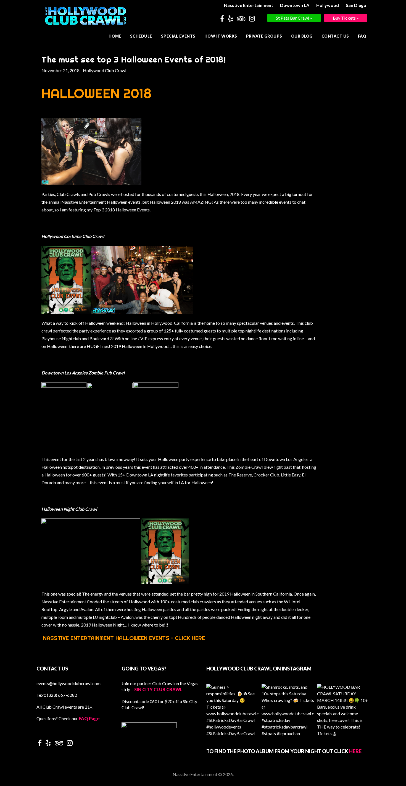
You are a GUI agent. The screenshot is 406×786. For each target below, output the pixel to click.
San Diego (356, 5)
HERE (355, 751)
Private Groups (264, 36)
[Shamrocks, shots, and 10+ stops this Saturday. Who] (288, 710)
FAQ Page (89, 718)
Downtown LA (294, 5)
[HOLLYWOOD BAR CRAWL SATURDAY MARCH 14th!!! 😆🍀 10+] (343, 710)
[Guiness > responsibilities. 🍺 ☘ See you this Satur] (232, 710)
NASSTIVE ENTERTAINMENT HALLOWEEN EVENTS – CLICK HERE (124, 638)
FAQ (362, 36)
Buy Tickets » (346, 17)
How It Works (220, 36)
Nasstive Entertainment (248, 5)
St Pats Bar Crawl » (294, 17)
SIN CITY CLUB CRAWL (158, 689)
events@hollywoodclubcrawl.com (68, 683)
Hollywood (327, 5)
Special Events (178, 36)
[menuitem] (249, 5)
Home (115, 36)
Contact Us (335, 36)
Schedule (141, 36)
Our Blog (302, 36)
